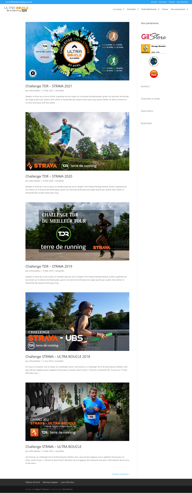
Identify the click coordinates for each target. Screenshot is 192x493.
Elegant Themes (42, 489)
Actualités (60, 90)
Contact (172, 2)
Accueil (154, 2)
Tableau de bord (32, 482)
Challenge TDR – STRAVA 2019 (48, 266)
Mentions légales (50, 482)
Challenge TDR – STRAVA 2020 (48, 176)
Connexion (163, 2)
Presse (165, 9)
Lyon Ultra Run (182, 2)
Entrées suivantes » (120, 474)
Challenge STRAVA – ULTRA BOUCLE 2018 (57, 356)
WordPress (68, 489)
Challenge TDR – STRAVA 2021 (48, 86)
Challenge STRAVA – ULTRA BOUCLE (53, 446)
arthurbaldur (34, 90)
